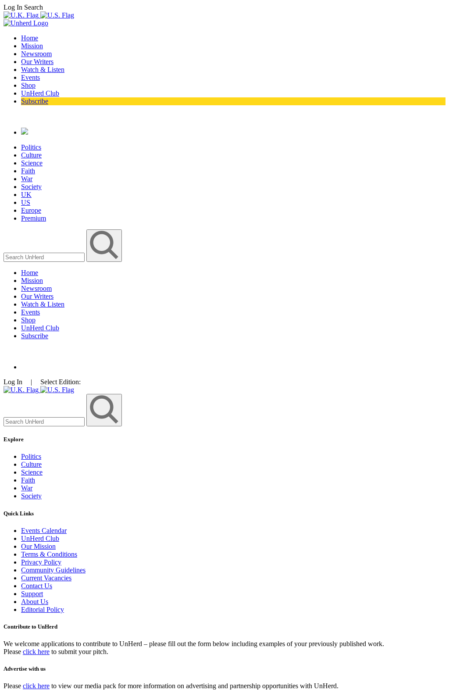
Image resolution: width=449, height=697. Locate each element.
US (25, 202)
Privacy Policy (41, 562)
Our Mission (38, 546)
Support (32, 593)
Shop (28, 85)
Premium (33, 218)
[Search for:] (45, 257)
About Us (34, 601)
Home (29, 38)
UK (26, 194)
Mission (32, 46)
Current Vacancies (46, 578)
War (26, 178)
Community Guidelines (53, 570)
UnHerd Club (40, 93)
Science (32, 163)
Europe (31, 210)
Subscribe (34, 101)
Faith (28, 171)
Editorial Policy (42, 609)
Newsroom (36, 53)
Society (31, 186)
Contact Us (36, 586)
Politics (31, 147)
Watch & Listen (42, 69)
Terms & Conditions (49, 554)
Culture (31, 155)
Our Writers (37, 61)
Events (30, 77)
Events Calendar (44, 530)
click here (36, 651)
